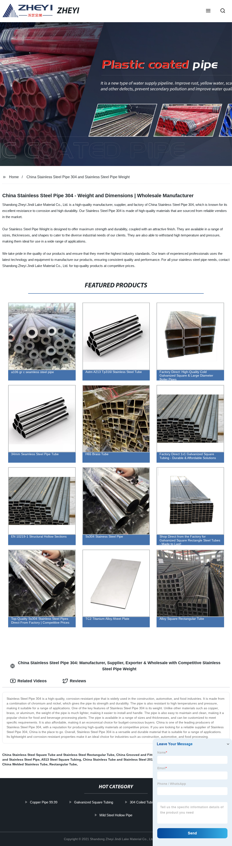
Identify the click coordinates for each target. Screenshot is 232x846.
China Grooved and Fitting (136, 755)
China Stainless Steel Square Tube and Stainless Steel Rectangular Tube (58, 755)
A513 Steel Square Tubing (61, 759)
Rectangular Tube (63, 764)
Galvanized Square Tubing (93, 802)
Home (14, 177)
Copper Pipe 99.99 (43, 802)
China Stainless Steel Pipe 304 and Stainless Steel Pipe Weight (78, 177)
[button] (208, 11)
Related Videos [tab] (32, 681)
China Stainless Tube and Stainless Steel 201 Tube (122, 759)
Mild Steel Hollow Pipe (115, 815)
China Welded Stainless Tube (25, 764)
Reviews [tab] (78, 681)
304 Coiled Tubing (143, 802)
